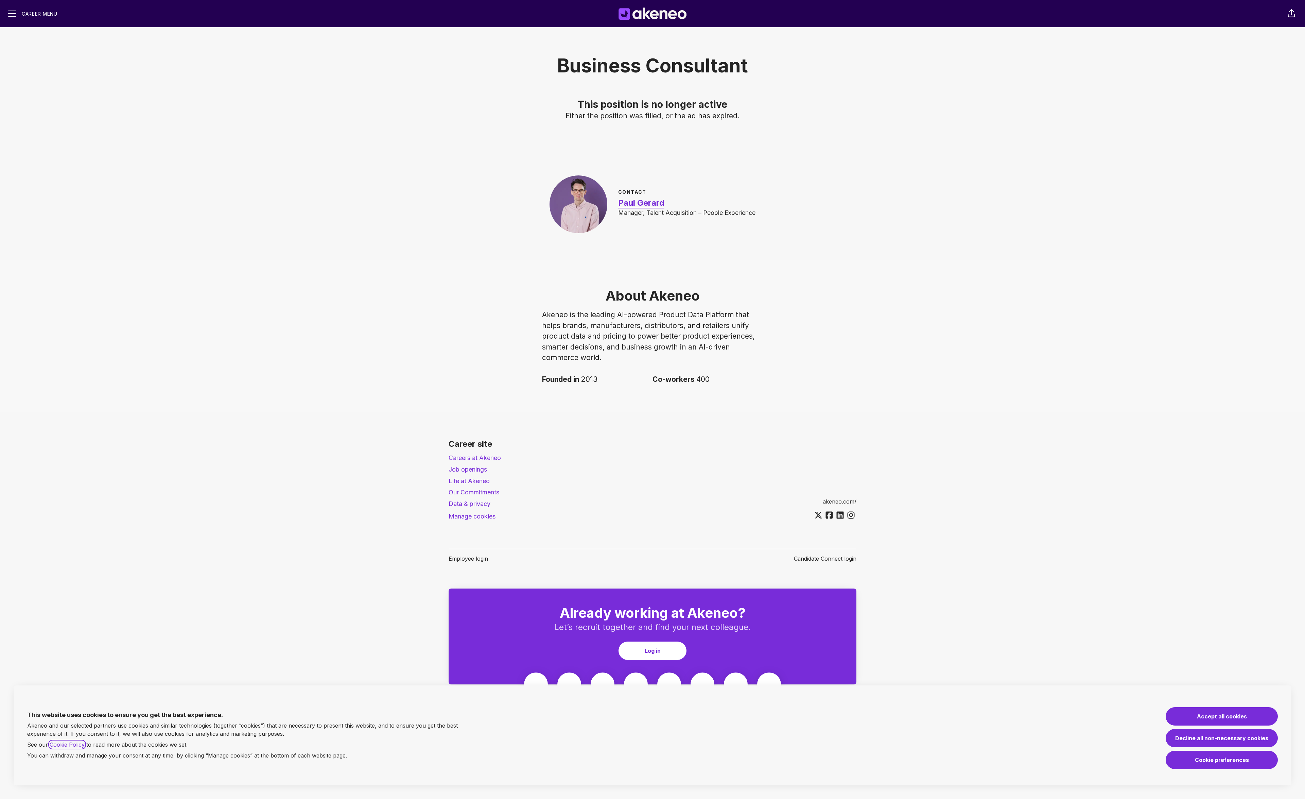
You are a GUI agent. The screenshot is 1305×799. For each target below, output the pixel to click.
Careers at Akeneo (475, 457)
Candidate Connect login (825, 558)
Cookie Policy (67, 744)
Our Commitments (474, 492)
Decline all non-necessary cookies (1221, 738)
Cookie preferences (1222, 759)
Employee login (468, 558)
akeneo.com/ (839, 501)
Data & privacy (469, 503)
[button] (1291, 13)
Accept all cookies (1222, 716)
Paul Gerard (641, 203)
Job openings (468, 469)
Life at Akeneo (469, 481)
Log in (653, 650)
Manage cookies (472, 516)
